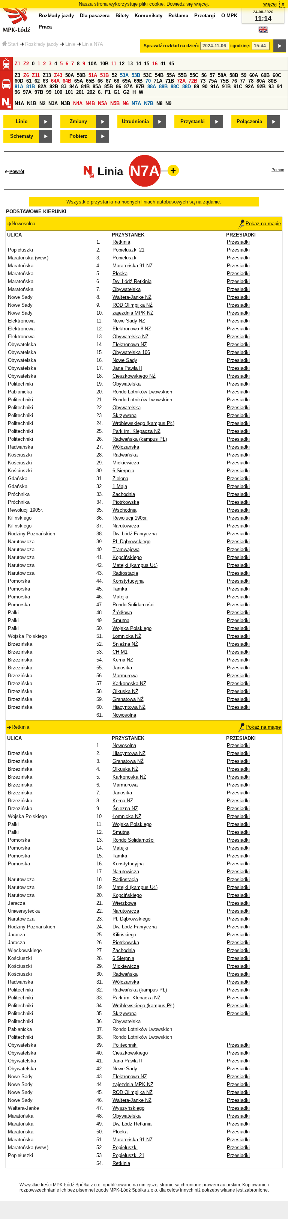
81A (19, 86)
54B (159, 75)
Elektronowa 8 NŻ (131, 328)
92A (249, 86)
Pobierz (78, 136)
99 (48, 92)
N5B (115, 103)
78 (251, 81)
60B (265, 75)
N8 (159, 103)
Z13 (47, 75)
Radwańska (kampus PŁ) (139, 439)
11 (113, 63)
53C (147, 75)
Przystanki (192, 121)
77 (242, 81)
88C (175, 86)
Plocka (120, 273)
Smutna (120, 620)
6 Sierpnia (123, 470)
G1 (117, 92)
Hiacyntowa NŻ (129, 707)
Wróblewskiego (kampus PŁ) (143, 423)
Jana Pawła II (127, 368)
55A (170, 75)
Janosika (122, 668)
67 (108, 81)
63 (45, 81)
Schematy (21, 136)
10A (92, 63)
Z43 (58, 75)
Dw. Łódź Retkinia (132, 281)
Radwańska (125, 455)
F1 (108, 92)
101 (69, 92)
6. (100, 92)
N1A (19, 103)
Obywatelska (126, 289)
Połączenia (249, 121)
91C (238, 86)
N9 (168, 103)
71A (158, 81)
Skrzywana (124, 415)
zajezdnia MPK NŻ (132, 313)
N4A (77, 103)
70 (148, 81)
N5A (102, 103)
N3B (65, 103)
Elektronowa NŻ (129, 344)
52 (114, 75)
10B (104, 63)
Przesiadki (238, 242)
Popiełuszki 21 (128, 250)
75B (224, 81)
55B (182, 75)
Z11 (36, 75)
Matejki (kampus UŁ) (135, 565)
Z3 (17, 75)
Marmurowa (125, 675)
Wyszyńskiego (128, 1108)
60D (19, 81)
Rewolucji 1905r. (130, 518)
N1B (31, 103)
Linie (70, 44)
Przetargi (204, 15)
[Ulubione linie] (171, 170)
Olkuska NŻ (125, 691)
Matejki (120, 597)
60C (277, 75)
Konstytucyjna (128, 581)
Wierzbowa (124, 903)
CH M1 (120, 652)
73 (203, 81)
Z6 (26, 75)
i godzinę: (240, 45)
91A (214, 86)
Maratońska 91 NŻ (132, 265)
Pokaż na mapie (263, 223)
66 (100, 81)
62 (37, 81)
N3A (53, 103)
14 (138, 63)
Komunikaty (148, 15)
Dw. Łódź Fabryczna (134, 533)
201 (80, 92)
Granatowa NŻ (128, 699)
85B (108, 86)
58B (234, 75)
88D (186, 86)
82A (42, 86)
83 (63, 86)
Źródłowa (122, 612)
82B (54, 86)
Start (13, 44)
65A (78, 81)
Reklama (178, 15)
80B (272, 81)
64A (55, 81)
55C (194, 75)
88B (163, 86)
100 (58, 92)
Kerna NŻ (122, 660)
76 (234, 81)
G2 (126, 92)
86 (118, 86)
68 (116, 81)
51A (92, 75)
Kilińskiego (124, 934)
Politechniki (125, 1045)
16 (155, 63)
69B (138, 81)
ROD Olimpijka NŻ (132, 305)
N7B (148, 103)
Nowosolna (124, 715)
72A (181, 81)
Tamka (119, 589)
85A (97, 86)
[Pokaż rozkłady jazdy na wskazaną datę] (279, 45)
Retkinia (121, 242)
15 (146, 63)
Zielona (120, 478)
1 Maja (119, 486)
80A (260, 81)
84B (85, 86)
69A (126, 81)
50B (81, 75)
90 (204, 86)
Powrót (16, 171)
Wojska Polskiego (132, 628)
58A (222, 75)
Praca (45, 27)
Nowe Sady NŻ (128, 321)
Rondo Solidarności (133, 604)
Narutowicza (125, 526)
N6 (126, 103)
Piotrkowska (125, 502)
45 (171, 63)
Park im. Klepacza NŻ (136, 431)
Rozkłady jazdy (41, 44)
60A (253, 75)
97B (38, 92)
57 (212, 75)
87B (140, 86)
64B (67, 81)
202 (91, 92)
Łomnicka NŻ (126, 636)
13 (130, 63)
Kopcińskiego (127, 557)
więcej (270, 4)
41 (163, 63)
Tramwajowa (126, 549)
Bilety (122, 15)
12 (121, 63)
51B (104, 75)
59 (243, 75)
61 (29, 81)
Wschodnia (124, 510)
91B (226, 86)
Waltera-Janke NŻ (132, 297)
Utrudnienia (135, 121)
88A (151, 86)
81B (30, 86)
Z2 (26, 63)
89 (196, 86)
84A (73, 86)
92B (261, 86)
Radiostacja (125, 573)
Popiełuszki (125, 258)
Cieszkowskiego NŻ (134, 376)
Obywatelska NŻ (130, 336)
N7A (136, 103)
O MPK (229, 15)
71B (169, 81)
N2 (42, 103)
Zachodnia (123, 494)
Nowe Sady (124, 360)
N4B (90, 103)
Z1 (17, 63)
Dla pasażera (95, 15)
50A (69, 75)
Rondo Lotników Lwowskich (142, 392)
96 (17, 92)
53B (136, 75)
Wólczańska (125, 447)
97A (27, 92)
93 (271, 86)
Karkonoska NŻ (129, 683)
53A (124, 75)
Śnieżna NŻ (125, 644)
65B (90, 81)
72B (193, 81)
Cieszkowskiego (130, 1053)
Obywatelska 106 (131, 352)
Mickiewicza (125, 463)
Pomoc (278, 169)
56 (204, 75)
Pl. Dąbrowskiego (131, 541)
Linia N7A (92, 44)
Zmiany (78, 121)
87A (128, 86)
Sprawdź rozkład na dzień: (171, 45)
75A (212, 81)
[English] (263, 31)
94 (279, 86)
